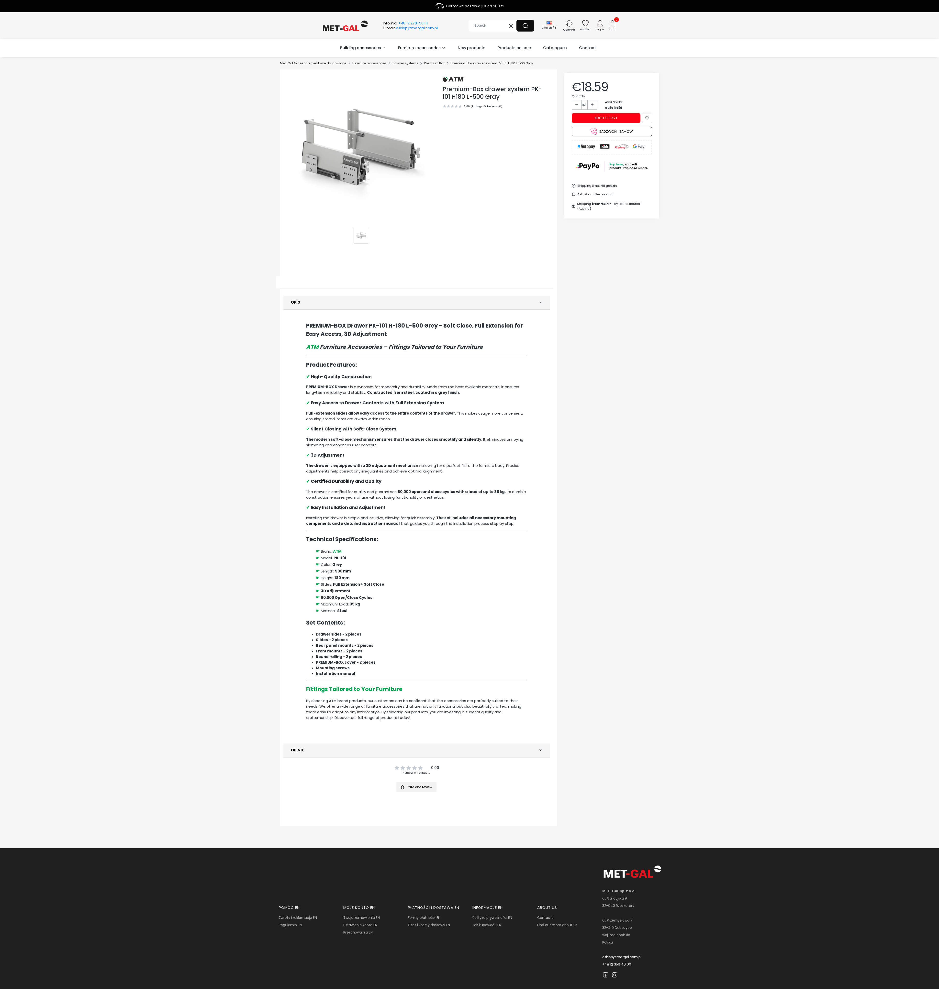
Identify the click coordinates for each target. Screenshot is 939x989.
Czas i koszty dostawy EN (429, 925)
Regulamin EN (290, 925)
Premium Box (434, 63)
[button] (525, 26)
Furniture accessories (369, 63)
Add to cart (606, 118)
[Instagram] (614, 975)
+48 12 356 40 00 (616, 964)
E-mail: (410, 28)
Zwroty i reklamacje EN (298, 917)
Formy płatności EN (424, 917)
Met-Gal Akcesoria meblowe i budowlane (313, 63)
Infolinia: (405, 23)
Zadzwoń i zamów (616, 131)
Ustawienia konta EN (360, 925)
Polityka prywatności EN (492, 917)
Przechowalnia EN (358, 932)
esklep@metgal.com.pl (621, 957)
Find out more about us (557, 925)
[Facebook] (605, 975)
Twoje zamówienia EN (361, 917)
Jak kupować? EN (486, 925)
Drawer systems (405, 63)
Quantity (578, 96)
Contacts (545, 917)
